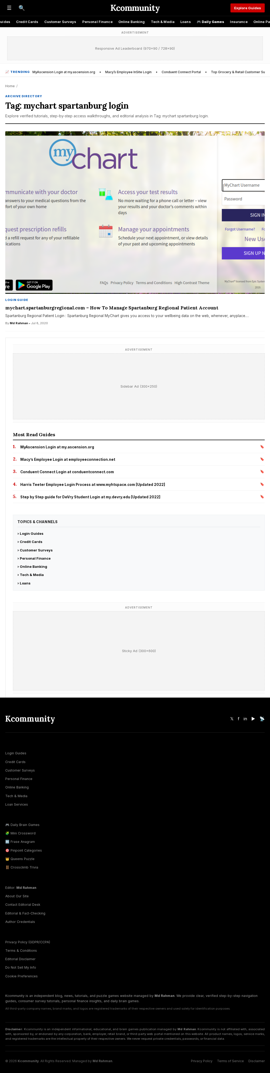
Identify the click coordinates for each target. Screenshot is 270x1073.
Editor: (20, 888)
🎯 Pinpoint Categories (23, 850)
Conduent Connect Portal (181, 72)
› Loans (24, 583)
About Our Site (17, 896)
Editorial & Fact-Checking (25, 913)
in (245, 718)
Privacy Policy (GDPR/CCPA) (27, 942)
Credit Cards (27, 22)
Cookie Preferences (21, 976)
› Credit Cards (29, 542)
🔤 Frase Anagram (20, 842)
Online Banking (131, 22)
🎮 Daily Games (210, 22)
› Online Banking (32, 566)
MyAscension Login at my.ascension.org (63, 72)
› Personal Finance (34, 558)
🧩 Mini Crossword (20, 833)
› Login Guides (30, 533)
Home (10, 86)
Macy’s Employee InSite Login (128, 72)
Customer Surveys (60, 22)
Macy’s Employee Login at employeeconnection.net (67, 459)
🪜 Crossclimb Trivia (21, 867)
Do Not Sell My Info (20, 967)
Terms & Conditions (21, 951)
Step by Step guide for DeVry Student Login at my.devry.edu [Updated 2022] (90, 497)
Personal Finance (97, 22)
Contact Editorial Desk (22, 905)
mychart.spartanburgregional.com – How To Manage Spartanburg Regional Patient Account (111, 308)
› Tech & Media (30, 575)
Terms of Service (230, 1061)
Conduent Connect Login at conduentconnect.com (67, 472)
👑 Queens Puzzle (20, 859)
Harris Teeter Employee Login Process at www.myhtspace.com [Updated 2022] (92, 484)
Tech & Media (163, 22)
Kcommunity (135, 7)
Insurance (238, 22)
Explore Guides (247, 8)
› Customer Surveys (35, 550)
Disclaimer (256, 1061)
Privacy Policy (202, 1061)
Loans (185, 22)
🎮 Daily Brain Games (22, 825)
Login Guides (15, 753)
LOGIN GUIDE (16, 300)
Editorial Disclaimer (20, 959)
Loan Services (16, 804)
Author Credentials (20, 922)
